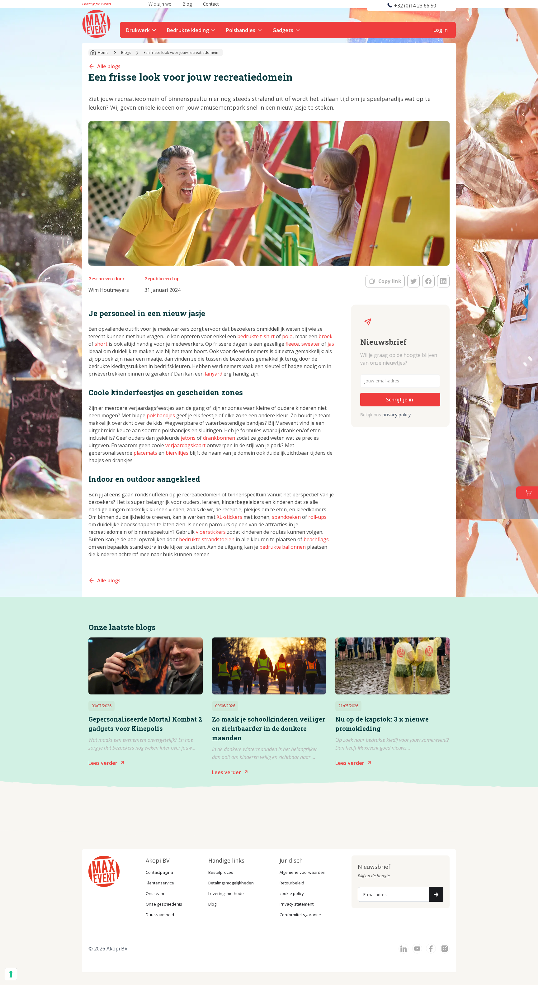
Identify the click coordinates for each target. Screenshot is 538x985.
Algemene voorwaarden (302, 872)
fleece (292, 343)
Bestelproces (220, 872)
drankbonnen (219, 437)
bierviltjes (177, 452)
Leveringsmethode (226, 893)
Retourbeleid (292, 883)
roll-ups (317, 517)
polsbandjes (161, 415)
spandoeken (286, 517)
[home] (97, 23)
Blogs (126, 52)
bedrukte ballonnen (282, 546)
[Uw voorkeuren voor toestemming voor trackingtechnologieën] (11, 974)
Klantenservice (160, 883)
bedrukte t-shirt (256, 336)
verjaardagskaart (185, 445)
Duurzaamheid (160, 914)
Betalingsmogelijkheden (231, 883)
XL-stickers (229, 517)
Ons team (155, 893)
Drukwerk (138, 30)
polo (287, 336)
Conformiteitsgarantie (300, 914)
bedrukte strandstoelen (206, 539)
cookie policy (292, 893)
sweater (311, 343)
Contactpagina (159, 872)
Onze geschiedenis (164, 904)
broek (326, 336)
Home (103, 52)
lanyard (213, 373)
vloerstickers (211, 531)
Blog (212, 904)
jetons (188, 437)
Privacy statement (297, 904)
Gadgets (282, 30)
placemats (145, 452)
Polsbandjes (240, 30)
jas (331, 343)
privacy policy (396, 415)
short (102, 343)
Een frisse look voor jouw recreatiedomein (181, 52)
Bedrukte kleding (188, 30)
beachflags (316, 539)
